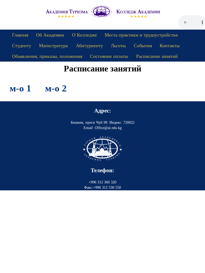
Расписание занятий (157, 56)
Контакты (170, 45)
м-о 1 (20, 88)
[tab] (20, 88)
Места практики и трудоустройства (141, 35)
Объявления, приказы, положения (47, 56)
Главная (20, 35)
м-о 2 (56, 88)
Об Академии (50, 35)
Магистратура (53, 45)
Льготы (118, 45)
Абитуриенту (89, 45)
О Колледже (84, 35)
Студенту (21, 45)
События (143, 45)
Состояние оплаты (109, 56)
